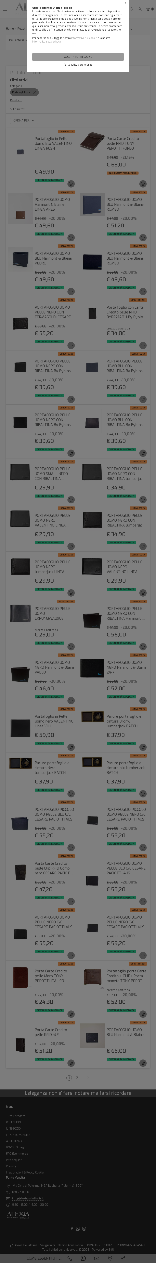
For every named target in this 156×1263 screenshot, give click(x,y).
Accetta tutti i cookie (78, 57)
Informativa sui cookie (84, 38)
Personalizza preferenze (78, 64)
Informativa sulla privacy (46, 41)
